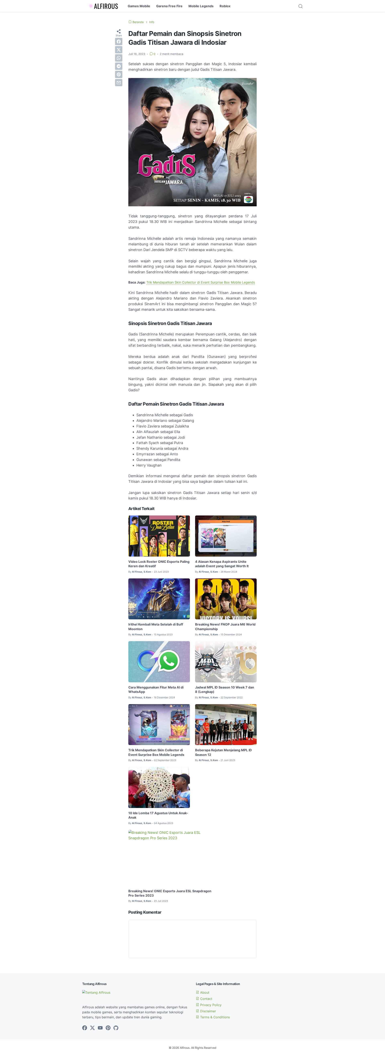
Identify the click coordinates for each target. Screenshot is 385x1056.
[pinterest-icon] (108, 1028)
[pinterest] (118, 74)
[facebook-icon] (84, 1028)
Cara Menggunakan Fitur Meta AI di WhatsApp (155, 689)
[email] (118, 82)
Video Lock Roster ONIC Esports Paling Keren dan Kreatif (158, 564)
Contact (205, 999)
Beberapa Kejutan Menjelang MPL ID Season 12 (223, 752)
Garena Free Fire (169, 6)
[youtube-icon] (100, 1028)
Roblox (225, 6)
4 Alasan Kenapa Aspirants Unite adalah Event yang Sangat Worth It (222, 564)
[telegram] (118, 66)
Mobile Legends (201, 6)
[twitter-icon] (92, 1028)
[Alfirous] (101, 6)
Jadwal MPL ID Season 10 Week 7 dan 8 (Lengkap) (224, 689)
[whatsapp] (118, 58)
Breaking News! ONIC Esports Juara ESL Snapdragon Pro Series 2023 (169, 893)
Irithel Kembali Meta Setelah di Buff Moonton (155, 626)
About (204, 992)
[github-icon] (115, 1028)
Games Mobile (139, 6)
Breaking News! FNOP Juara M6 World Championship (225, 626)
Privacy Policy (210, 1005)
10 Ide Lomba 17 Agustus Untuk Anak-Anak (158, 815)
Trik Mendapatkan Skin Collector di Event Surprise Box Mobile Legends (200, 282)
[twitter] (118, 49)
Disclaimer (207, 1011)
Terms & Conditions (214, 1017)
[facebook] (118, 41)
